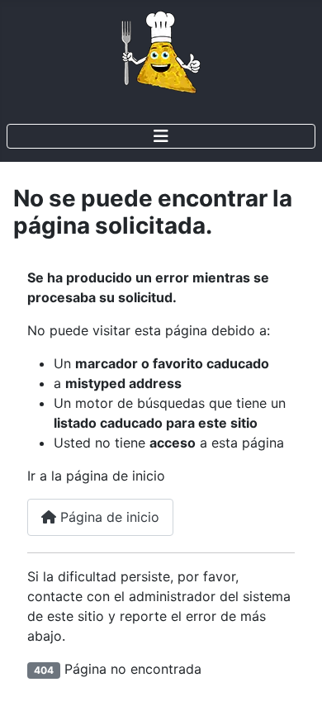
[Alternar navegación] (161, 136)
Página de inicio (107, 517)
